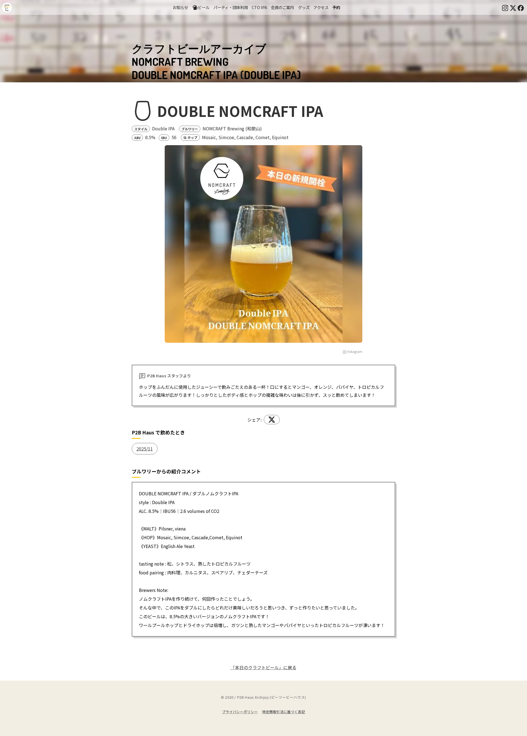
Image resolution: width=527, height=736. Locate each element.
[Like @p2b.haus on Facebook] (521, 7)
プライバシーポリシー (240, 711)
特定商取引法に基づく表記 (283, 711)
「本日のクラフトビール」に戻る (263, 667)
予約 (336, 7)
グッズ (304, 7)
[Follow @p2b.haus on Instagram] (505, 7)
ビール (203, 7)
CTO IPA (259, 7)
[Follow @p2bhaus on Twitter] (513, 7)
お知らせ (180, 7)
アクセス (321, 7)
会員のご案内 (282, 7)
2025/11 (144, 448)
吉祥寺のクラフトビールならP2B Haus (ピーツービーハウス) (7, 7)
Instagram (354, 351)
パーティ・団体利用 (231, 7)
